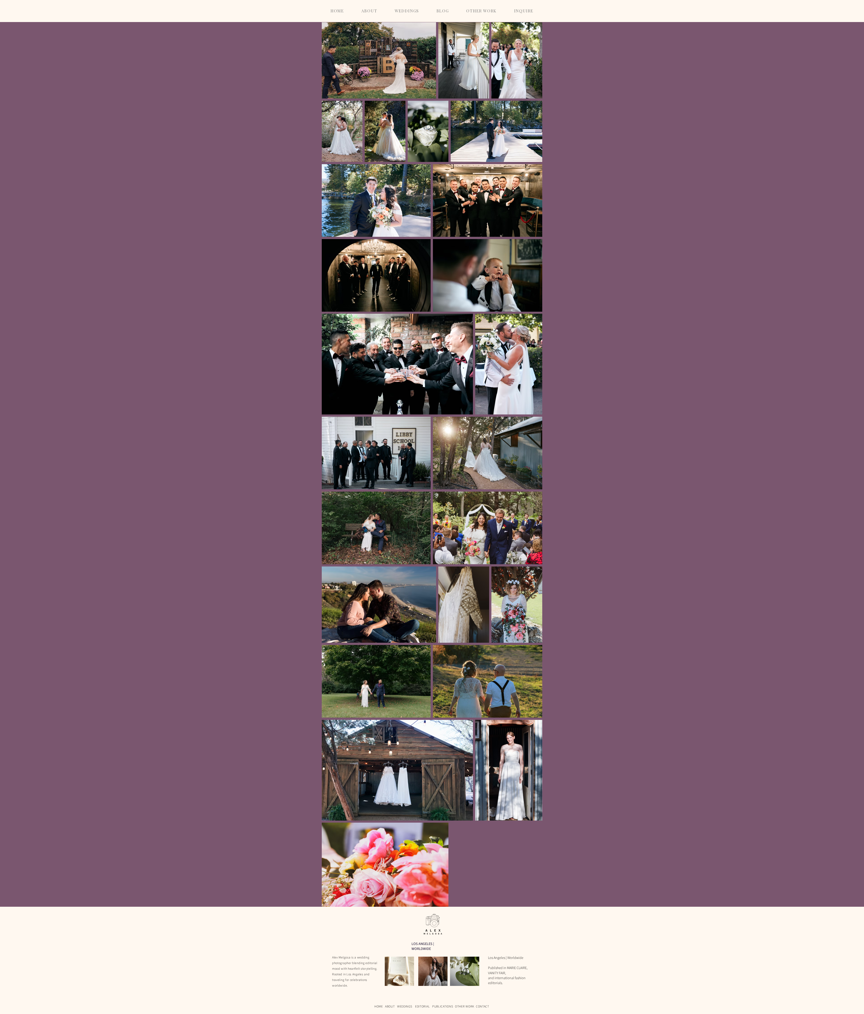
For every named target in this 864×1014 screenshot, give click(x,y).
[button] (407, 10)
